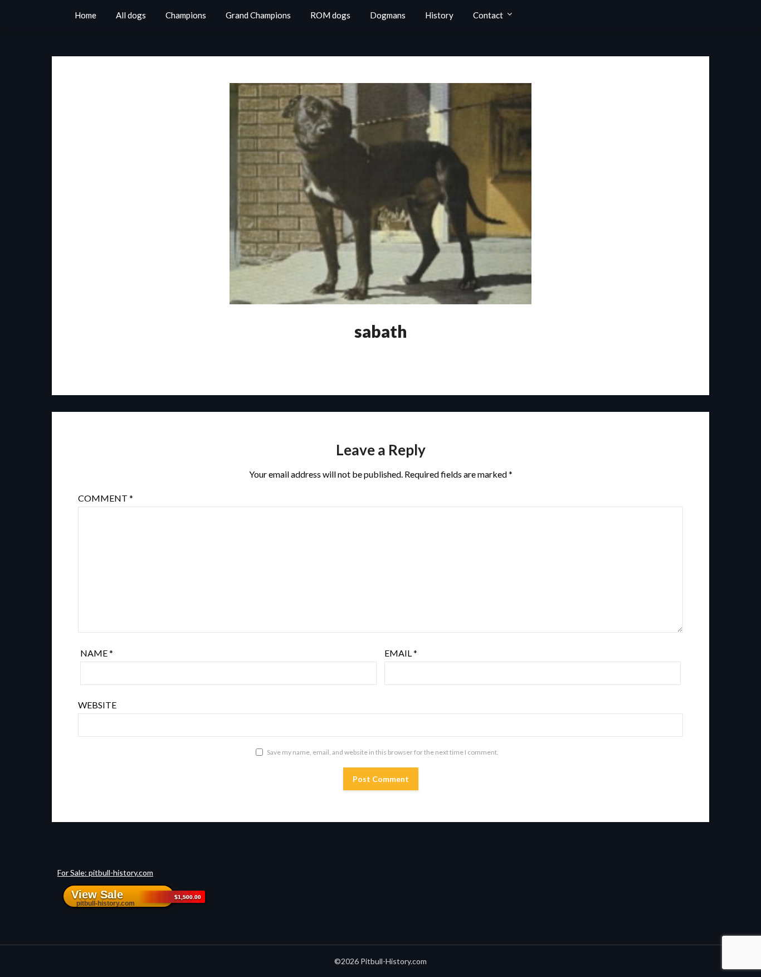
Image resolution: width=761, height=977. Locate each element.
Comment (105, 498)
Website (97, 704)
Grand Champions (258, 15)
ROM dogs (330, 15)
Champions (185, 15)
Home (85, 15)
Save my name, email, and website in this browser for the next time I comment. (383, 752)
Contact (488, 15)
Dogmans (388, 15)
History (439, 15)
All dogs (131, 15)
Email (400, 653)
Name (96, 653)
